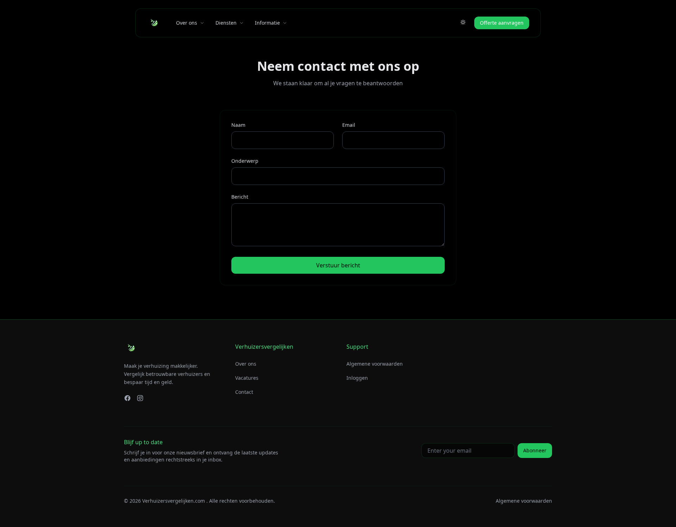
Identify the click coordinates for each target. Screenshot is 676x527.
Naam (238, 125)
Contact (244, 392)
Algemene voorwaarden (374, 363)
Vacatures (246, 377)
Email (348, 125)
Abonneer (534, 450)
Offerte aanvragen (502, 22)
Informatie (267, 22)
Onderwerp (244, 160)
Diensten (226, 22)
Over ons (186, 22)
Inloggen (357, 377)
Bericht (239, 196)
